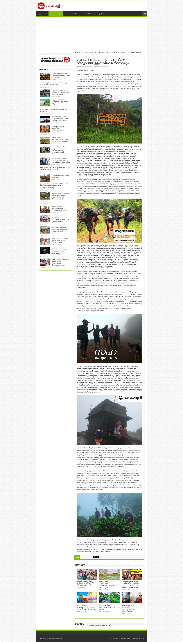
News (45, 14)
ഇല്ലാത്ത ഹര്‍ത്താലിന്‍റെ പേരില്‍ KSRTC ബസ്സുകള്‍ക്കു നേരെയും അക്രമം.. (60, 92)
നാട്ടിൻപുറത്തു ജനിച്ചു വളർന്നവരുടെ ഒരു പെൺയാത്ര (85, 584)
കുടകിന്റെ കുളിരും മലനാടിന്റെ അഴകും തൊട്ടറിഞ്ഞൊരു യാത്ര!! (59, 208)
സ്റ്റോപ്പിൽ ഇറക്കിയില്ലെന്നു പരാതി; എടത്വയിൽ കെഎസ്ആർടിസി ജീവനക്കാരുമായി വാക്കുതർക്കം (55, 197)
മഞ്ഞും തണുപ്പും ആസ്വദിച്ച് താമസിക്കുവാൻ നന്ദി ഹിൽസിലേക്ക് (129, 608)
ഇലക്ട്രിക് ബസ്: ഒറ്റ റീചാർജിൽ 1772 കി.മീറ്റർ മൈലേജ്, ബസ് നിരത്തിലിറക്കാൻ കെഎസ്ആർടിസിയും (54, 185)
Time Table (81, 14)
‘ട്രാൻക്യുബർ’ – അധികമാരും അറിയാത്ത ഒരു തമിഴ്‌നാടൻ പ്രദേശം (86, 607)
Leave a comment (94, 66)
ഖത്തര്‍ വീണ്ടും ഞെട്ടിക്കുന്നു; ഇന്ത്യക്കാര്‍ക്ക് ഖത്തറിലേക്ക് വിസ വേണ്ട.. (60, 75)
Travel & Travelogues (56, 14)
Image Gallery (101, 14)
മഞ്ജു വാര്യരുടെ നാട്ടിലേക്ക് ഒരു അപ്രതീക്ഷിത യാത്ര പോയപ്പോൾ (107, 584)
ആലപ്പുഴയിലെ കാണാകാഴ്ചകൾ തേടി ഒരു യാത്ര (109, 607)
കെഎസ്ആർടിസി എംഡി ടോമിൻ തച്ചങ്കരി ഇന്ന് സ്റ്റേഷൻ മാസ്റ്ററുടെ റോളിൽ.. (60, 160)
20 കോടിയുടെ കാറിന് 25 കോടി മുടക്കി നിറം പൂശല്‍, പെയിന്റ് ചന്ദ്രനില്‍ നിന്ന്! (60, 118)
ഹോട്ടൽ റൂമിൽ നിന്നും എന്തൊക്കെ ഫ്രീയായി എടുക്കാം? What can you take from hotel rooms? (130, 584)
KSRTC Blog (91, 14)
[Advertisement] (91, 34)
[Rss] (110, 638)
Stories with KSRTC (70, 14)
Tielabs (142, 638)
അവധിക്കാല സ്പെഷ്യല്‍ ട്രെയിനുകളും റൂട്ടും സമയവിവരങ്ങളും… (59, 240)
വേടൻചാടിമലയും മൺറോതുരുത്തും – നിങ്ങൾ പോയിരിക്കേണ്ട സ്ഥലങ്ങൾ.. (60, 139)
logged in (96, 625)
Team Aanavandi (126, 638)
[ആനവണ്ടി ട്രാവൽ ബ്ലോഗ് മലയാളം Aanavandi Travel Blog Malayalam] (50, 5)
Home (40, 13)
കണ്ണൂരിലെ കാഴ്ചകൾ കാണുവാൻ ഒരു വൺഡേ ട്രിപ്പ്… (59, 101)
